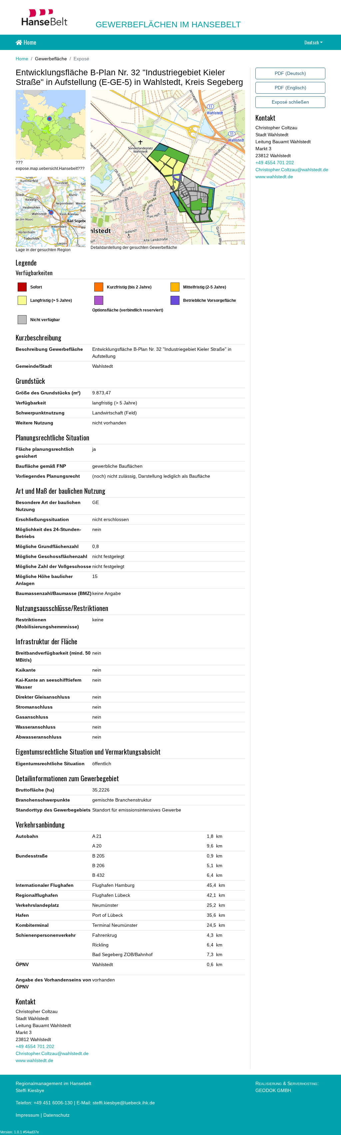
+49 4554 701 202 (35, 1046)
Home (29, 42)
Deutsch (311, 42)
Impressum (27, 1115)
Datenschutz (56, 1115)
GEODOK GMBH (273, 1090)
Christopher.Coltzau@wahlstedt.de (52, 1053)
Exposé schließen (290, 102)
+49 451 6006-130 (53, 1102)
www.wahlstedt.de (34, 1060)
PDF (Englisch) (290, 87)
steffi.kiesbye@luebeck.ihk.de (124, 1102)
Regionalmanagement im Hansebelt (53, 1083)
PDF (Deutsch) (290, 73)
